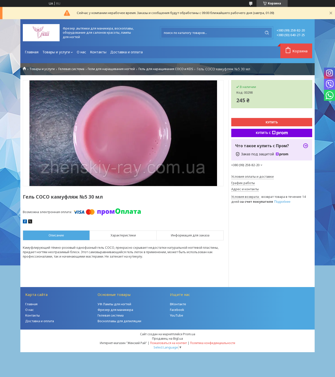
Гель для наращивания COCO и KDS (166, 69)
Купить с (263, 133)
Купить (272, 122)
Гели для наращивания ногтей (111, 69)
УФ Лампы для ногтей (114, 304)
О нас (81, 52)
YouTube (176, 315)
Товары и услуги (56, 52)
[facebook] (25, 222)
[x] (30, 222)
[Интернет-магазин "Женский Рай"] (41, 32)
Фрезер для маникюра (115, 309)
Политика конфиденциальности (212, 343)
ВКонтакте (178, 304)
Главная (32, 52)
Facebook (177, 309)
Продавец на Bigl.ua (167, 338)
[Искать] (267, 33)
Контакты (98, 52)
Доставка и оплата (126, 52)
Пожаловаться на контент (168, 343)
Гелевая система (71, 69)
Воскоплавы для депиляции (119, 321)
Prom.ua (189, 334)
